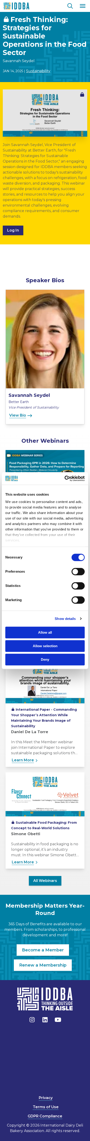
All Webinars (45, 881)
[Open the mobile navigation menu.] (82, 6)
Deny (45, 659)
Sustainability (38, 71)
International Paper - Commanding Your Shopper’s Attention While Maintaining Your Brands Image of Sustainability (44, 717)
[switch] (78, 571)
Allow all (45, 632)
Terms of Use (46, 1107)
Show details (65, 619)
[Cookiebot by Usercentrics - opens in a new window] (65, 478)
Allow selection (45, 646)
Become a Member (43, 950)
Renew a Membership (42, 965)
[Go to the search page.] (70, 5)
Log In (13, 230)
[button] (45, 357)
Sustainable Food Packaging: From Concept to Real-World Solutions (44, 825)
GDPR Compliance (45, 1116)
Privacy (46, 1098)
